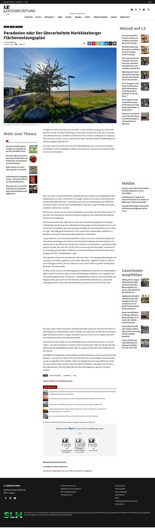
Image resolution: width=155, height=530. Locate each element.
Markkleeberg (67, 375)
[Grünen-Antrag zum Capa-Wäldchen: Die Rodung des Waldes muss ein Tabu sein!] (144, 344)
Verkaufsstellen (66, 495)
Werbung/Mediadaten (69, 492)
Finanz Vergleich (121, 492)
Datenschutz (119, 504)
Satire (12, 27)
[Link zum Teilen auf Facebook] (89, 43)
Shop (26, 2)
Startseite (28, 17)
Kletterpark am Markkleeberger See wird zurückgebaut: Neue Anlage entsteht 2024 (75, 404)
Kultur (68, 17)
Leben (59, 17)
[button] (41, 16)
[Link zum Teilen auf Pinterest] (93, 43)
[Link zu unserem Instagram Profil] (136, 10)
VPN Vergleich (120, 489)
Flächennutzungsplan (55, 375)
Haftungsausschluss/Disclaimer (126, 501)
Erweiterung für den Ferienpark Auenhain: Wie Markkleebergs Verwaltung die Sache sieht (77, 399)
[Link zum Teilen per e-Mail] (110, 43)
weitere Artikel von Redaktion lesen (57, 381)
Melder (113, 17)
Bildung (78, 17)
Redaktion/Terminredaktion (71, 489)
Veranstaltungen (100, 17)
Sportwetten (119, 495)
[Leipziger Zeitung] (19, 9)
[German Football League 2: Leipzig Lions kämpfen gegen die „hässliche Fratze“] (32, 149)
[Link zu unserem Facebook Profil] (140, 10)
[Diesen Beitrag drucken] (115, 43)
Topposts (19, 27)
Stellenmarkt (19, 2)
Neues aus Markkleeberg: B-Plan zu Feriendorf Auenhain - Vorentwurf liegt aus (73, 416)
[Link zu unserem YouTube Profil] (132, 10)
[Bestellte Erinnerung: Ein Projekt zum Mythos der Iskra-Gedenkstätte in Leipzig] (144, 51)
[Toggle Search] (148, 9)
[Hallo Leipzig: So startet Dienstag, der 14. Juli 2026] (32, 170)
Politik (38, 17)
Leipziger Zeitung (9, 2)
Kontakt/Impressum (68, 486)
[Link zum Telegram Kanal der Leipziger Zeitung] (144, 10)
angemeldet (57, 471)
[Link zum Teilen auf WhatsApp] (98, 43)
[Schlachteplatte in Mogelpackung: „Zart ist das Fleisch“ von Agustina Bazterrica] (32, 179)
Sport (87, 17)
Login (149, 2)
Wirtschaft (49, 17)
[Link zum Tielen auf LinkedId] (106, 43)
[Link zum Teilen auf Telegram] (102, 43)
